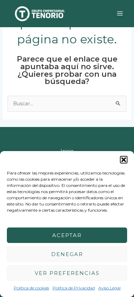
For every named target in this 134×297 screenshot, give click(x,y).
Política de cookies (31, 287)
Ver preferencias (67, 273)
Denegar (67, 254)
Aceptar (67, 235)
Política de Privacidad (74, 287)
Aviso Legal (109, 287)
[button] (123, 159)
